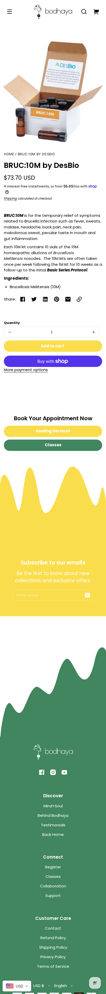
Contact (53, 928)
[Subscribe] (87, 595)
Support (53, 895)
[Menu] (9, 11)
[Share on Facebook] (22, 299)
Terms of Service (53, 966)
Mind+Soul (53, 806)
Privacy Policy (53, 956)
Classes (53, 445)
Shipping (10, 198)
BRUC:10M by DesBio (36, 154)
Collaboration (53, 886)
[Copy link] (79, 299)
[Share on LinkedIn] (45, 299)
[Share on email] (68, 299)
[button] (84, 11)
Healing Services (53, 431)
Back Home (53, 834)
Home (9, 154)
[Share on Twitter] (34, 299)
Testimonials (53, 825)
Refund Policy (53, 937)
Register (53, 867)
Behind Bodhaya (53, 815)
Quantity (12, 323)
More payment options (26, 369)
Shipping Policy (53, 947)
